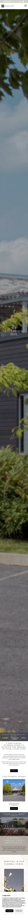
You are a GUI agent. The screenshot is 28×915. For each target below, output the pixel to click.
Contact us (14, 770)
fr (14, 1)
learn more (14, 808)
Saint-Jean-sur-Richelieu (15, 738)
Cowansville (5, 737)
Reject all (19, 910)
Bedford (24, 737)
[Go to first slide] (23, 796)
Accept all (9, 910)
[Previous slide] (5, 795)
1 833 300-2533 (7, 1)
